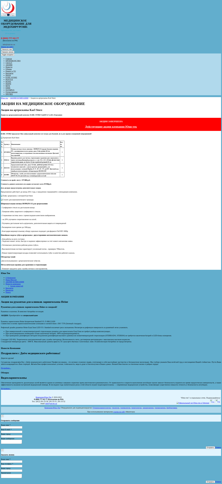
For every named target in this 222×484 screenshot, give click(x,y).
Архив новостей (16, 286)
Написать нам (7, 49)
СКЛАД (9, 63)
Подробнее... (6, 368)
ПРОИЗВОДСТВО (13, 61)
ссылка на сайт (119, 412)
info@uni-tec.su (51, 403)
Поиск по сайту (7, 47)
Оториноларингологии (102, 408)
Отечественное (11, 92)
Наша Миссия (11, 280)
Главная (9, 59)
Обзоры (9, 69)
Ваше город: (6, 434)
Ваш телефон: (7, 464)
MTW (8, 86)
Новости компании (13, 284)
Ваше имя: (6, 425)
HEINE (8, 84)
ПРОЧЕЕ (9, 94)
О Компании (11, 278)
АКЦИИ (9, 65)
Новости (9, 67)
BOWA (8, 82)
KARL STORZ (11, 77)
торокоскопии (160, 408)
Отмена (218, 447)
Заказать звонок (7, 52)
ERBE (8, 88)
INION (8, 75)
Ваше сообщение (7, 439)
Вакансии (9, 290)
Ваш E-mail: (6, 430)
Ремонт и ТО (11, 71)
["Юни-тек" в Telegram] (193, 403)
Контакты (9, 73)
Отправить (210, 447)
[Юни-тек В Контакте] (218, 403)
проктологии (136, 408)
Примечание (6, 473)
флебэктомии (171, 408)
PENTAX (9, 80)
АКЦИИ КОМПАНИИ (19, 98)
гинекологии (125, 408)
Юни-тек (4, 98)
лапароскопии (148, 408)
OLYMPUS (10, 90)
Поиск (8, 292)
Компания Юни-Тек (43, 397)
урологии (115, 408)
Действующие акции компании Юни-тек (111, 126)
